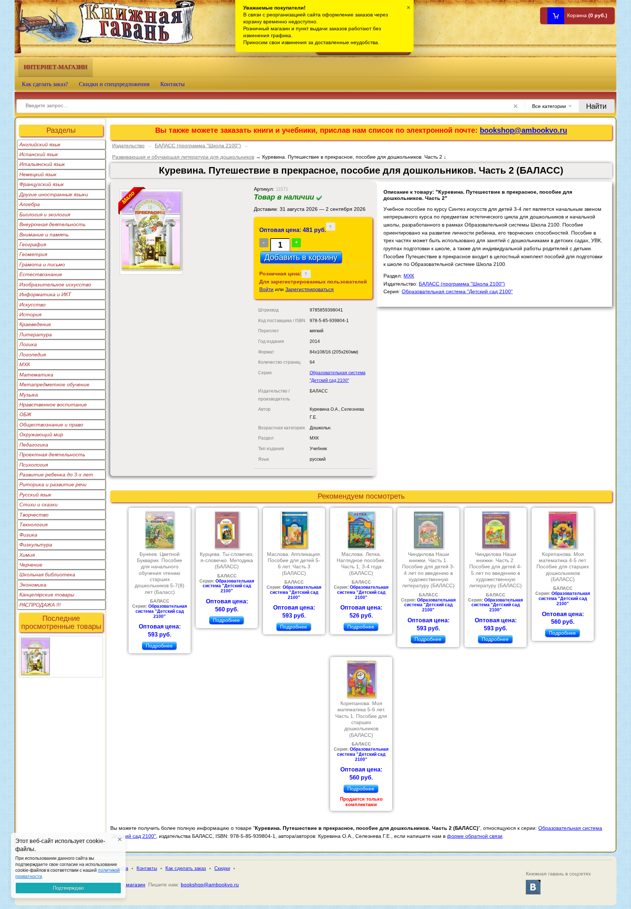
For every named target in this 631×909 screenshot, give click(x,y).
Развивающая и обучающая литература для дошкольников (183, 157)
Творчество (34, 515)
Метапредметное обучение (54, 384)
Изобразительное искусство (55, 284)
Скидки (222, 868)
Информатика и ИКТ (45, 294)
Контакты (172, 84)
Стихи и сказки (38, 504)
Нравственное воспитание (53, 404)
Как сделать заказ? (45, 84)
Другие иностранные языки (53, 194)
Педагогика (33, 445)
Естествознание (40, 274)
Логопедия (32, 354)
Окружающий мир (41, 434)
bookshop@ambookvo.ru (523, 130)
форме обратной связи (474, 836)
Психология (33, 465)
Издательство (128, 145)
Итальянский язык (42, 164)
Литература (35, 334)
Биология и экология (44, 214)
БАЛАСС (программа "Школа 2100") (198, 145)
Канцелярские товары (46, 594)
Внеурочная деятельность (52, 224)
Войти (266, 289)
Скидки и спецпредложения (114, 84)
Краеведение (35, 324)
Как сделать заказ (185, 868)
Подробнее (159, 646)
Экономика (32, 585)
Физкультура (35, 545)
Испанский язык (38, 154)
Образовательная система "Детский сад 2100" (457, 291)
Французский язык (41, 184)
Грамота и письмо (42, 264)
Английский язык (40, 144)
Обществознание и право (51, 425)
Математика (36, 375)
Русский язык (35, 495)
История (30, 314)
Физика (28, 535)
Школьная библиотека (47, 574)
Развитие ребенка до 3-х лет (56, 474)
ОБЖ (25, 414)
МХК (24, 364)
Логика (28, 344)
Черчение (30, 565)
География (32, 244)
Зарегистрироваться (309, 289)
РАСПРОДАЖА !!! (40, 605)
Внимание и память (44, 234)
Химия (27, 555)
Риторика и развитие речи (53, 484)
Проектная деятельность (52, 454)
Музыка (28, 395)
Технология (33, 524)
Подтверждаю (68, 888)
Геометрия (33, 254)
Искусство (32, 304)
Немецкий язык (38, 174)
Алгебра (29, 204)
